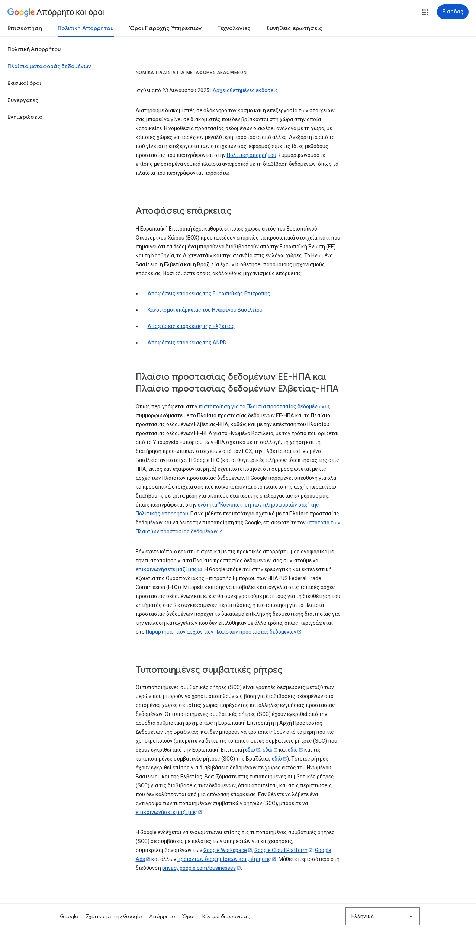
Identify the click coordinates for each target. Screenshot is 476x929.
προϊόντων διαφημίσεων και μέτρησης (224, 859)
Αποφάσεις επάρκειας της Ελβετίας (191, 326)
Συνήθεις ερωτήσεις (294, 28)
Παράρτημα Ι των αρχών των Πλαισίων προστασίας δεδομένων (221, 632)
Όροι (188, 916)
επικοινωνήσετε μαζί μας (166, 569)
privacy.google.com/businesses (199, 868)
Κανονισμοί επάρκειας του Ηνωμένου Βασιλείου (205, 310)
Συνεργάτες (22, 100)
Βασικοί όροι (24, 83)
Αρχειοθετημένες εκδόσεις (245, 90)
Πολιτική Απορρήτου (86, 28)
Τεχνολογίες (234, 28)
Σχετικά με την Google (114, 916)
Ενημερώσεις (24, 116)
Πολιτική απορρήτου (251, 155)
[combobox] (382, 916)
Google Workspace (225, 850)
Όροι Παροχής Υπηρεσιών (165, 28)
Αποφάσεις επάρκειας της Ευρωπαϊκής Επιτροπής (209, 293)
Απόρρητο (162, 916)
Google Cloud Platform (281, 850)
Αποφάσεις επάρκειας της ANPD (187, 342)
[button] (425, 12)
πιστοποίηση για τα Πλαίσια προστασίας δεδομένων (261, 406)
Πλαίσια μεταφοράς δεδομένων (49, 66)
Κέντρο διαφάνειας (226, 916)
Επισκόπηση (24, 28)
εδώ (250, 750)
